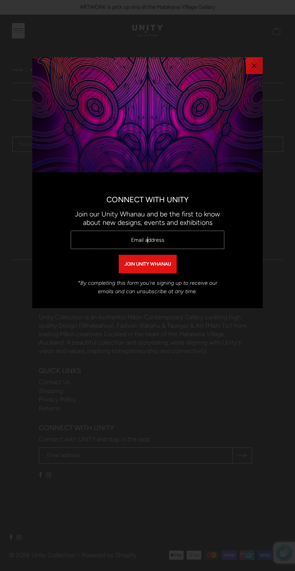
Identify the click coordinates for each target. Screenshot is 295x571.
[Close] (254, 65)
